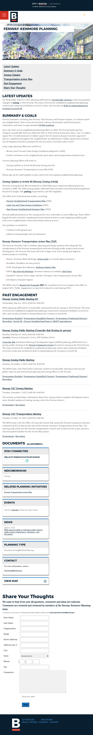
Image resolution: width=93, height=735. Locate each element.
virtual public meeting (62, 100)
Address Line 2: (10, 645)
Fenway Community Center (41, 345)
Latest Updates (11, 66)
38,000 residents (46, 125)
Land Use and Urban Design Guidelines (24, 205)
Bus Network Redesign (23, 271)
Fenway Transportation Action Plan (18, 492)
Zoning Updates (12, 75)
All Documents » (35, 444)
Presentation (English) (12, 318)
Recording (7, 321)
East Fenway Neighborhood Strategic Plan (25, 209)
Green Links (42, 259)
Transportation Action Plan (18, 79)
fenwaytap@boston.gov (13, 571)
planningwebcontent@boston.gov (62, 612)
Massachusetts (26, 656)
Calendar (14, 510)
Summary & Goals (13, 71)
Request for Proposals (29, 285)
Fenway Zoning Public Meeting (18, 360)
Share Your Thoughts (15, 88)
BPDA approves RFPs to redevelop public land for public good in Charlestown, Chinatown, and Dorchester (23, 532)
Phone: (7, 661)
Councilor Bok (8, 342)
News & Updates (29, 722)
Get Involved (28, 720)
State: (6, 656)
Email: (6, 634)
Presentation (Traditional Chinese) (71, 318)
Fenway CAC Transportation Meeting (21, 414)
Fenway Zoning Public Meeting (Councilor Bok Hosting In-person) (36, 330)
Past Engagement (13, 83)
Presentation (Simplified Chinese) (39, 318)
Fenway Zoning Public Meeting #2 (20, 299)
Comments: (9, 672)
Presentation (8, 405)
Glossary (53, 722)
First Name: (9, 618)
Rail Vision (67, 271)
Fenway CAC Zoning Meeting (17, 388)
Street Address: (10, 639)
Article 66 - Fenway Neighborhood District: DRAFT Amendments (42, 321)
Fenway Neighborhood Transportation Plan (26, 201)
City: (6, 650)
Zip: (5, 667)
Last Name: (8, 623)
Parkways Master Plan (46, 267)
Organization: (10, 629)
